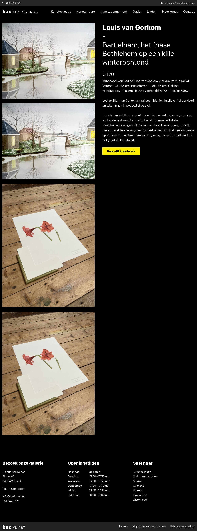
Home (123, 526)
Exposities (139, 495)
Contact (189, 11)
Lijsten (152, 11)
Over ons (138, 485)
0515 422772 (10, 501)
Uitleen (137, 490)
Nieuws (137, 481)
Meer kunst (170, 11)
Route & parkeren (13, 488)
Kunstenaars (86, 11)
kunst (20, 11)
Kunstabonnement (114, 11)
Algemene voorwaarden (149, 526)
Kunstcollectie (61, 11)
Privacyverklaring (182, 526)
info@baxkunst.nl (13, 496)
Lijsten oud (140, 499)
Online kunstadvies (145, 476)
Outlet (137, 11)
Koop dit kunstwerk (121, 151)
